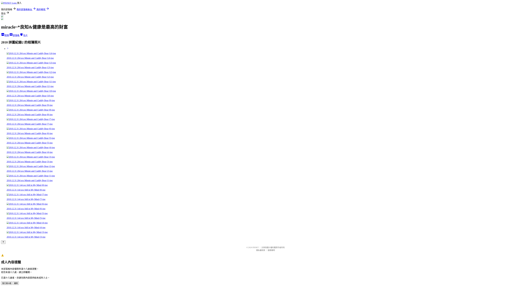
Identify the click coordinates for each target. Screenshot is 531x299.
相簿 (6, 35)
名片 (25, 35)
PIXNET (256, 247)
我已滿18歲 (6, 283)
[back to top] (3, 242)
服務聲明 (271, 250)
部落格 (16, 35)
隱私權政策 (260, 250)
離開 (16, 283)
